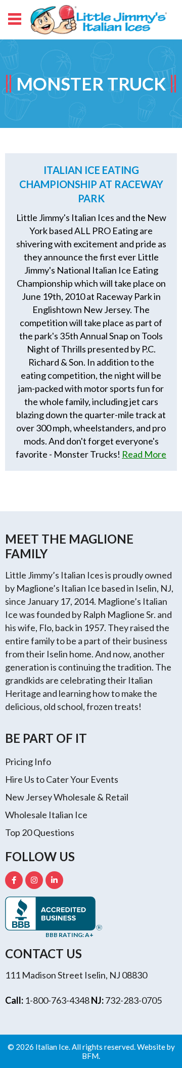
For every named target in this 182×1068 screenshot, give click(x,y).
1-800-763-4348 (57, 1000)
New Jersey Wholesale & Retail (66, 797)
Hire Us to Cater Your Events (61, 779)
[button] (14, 17)
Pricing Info (28, 761)
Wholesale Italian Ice (46, 814)
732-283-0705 (133, 1000)
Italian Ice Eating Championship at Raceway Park (91, 184)
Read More (144, 454)
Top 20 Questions (39, 832)
